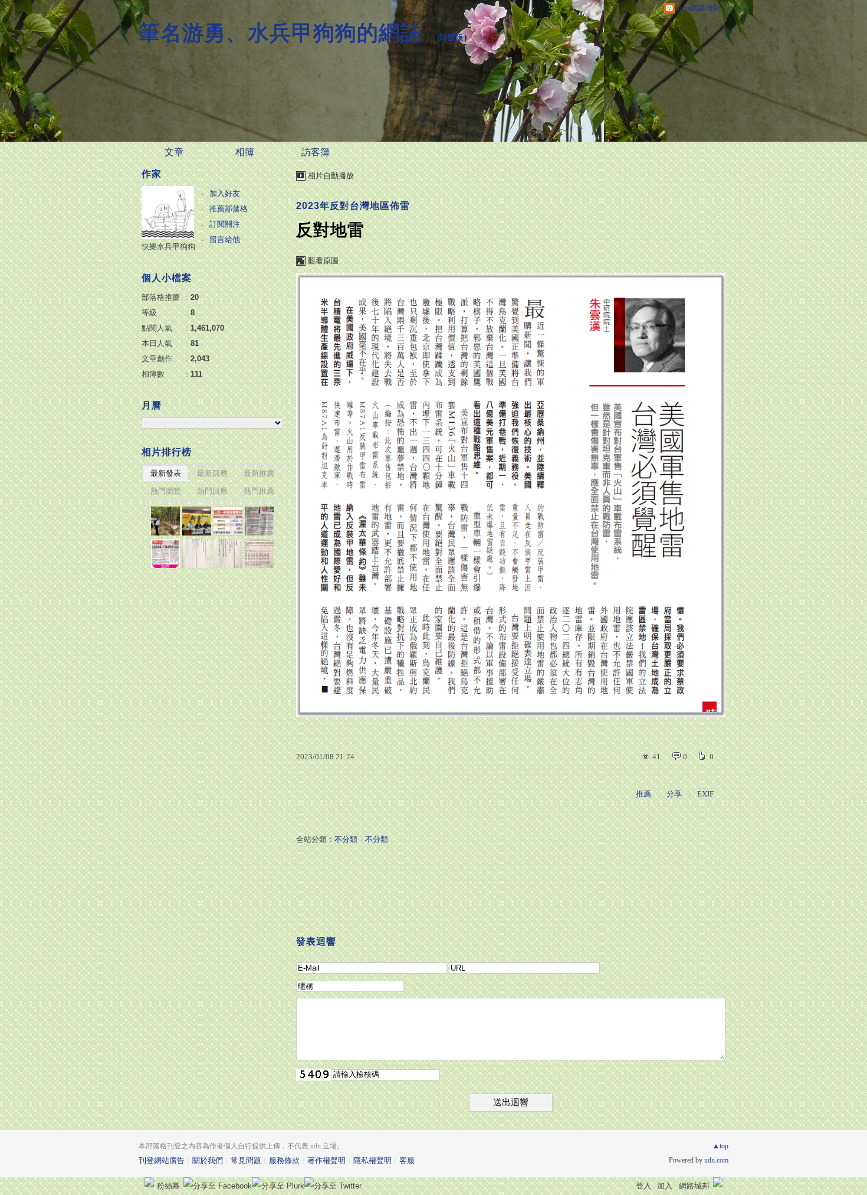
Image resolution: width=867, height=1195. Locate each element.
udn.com (716, 1160)
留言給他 (224, 239)
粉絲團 (168, 1185)
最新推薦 (259, 473)
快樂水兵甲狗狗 (168, 246)
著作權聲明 (326, 1160)
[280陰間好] (196, 553)
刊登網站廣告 (162, 1160)
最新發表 (165, 473)
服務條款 (284, 1160)
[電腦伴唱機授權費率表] (228, 521)
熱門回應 (212, 491)
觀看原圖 (323, 260)
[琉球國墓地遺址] (165, 521)
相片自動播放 (331, 175)
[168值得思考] (259, 521)
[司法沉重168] (165, 553)
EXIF (705, 793)
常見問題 (246, 1160)
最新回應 (212, 473)
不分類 (345, 839)
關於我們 (207, 1160)
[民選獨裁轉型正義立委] (259, 553)
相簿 (244, 152)
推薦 (643, 793)
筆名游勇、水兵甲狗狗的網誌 (280, 33)
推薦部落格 (228, 208)
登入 (643, 1185)
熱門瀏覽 (165, 491)
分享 (674, 793)
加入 (664, 1185)
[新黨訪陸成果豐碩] (196, 521)
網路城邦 (694, 1185)
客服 (407, 1160)
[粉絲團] (149, 1182)
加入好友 (224, 193)
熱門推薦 (259, 491)
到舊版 (451, 37)
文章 (174, 152)
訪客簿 (315, 152)
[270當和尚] (228, 553)
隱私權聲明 (372, 1160)
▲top (720, 1146)
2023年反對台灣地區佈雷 (353, 206)
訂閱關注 (224, 224)
